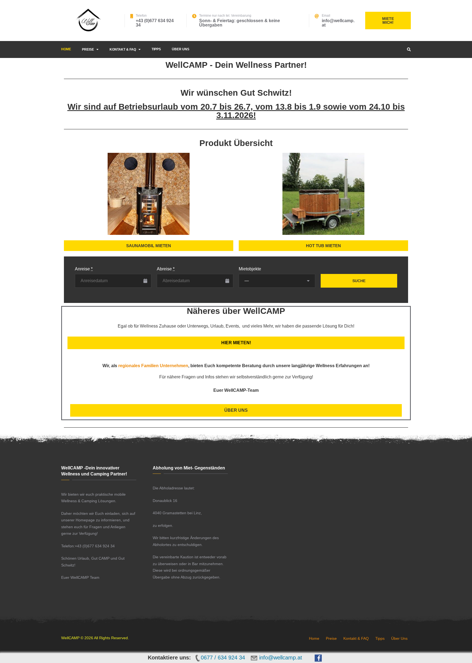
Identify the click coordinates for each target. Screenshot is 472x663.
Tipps (156, 49)
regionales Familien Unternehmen (153, 365)
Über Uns (180, 49)
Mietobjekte (250, 269)
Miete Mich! (388, 20)
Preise (88, 49)
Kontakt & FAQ (123, 49)
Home (66, 49)
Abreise (166, 269)
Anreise (84, 269)
